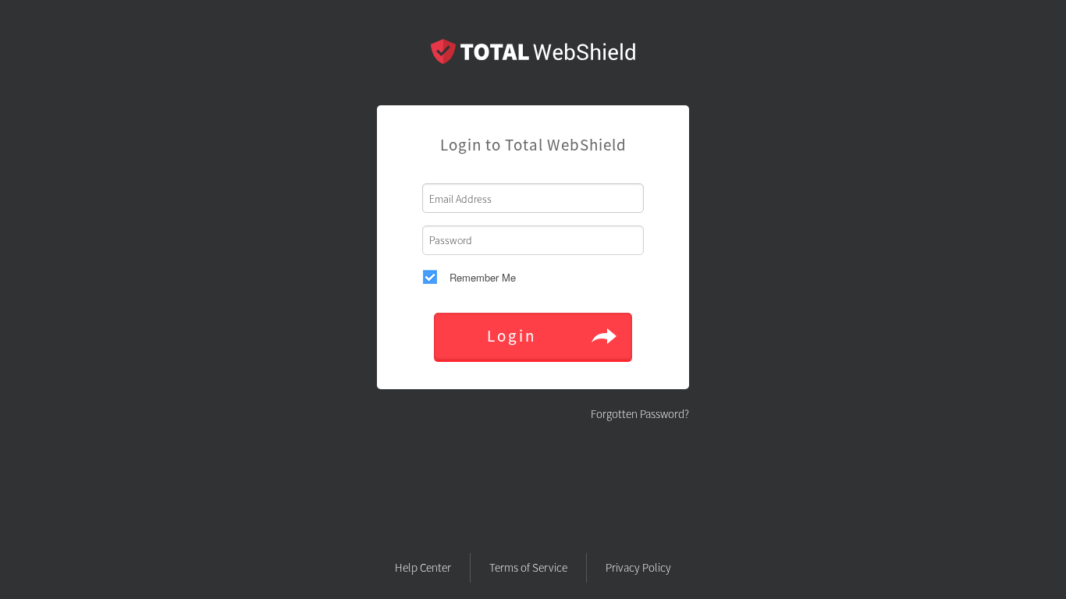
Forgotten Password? (640, 413)
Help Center (423, 567)
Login (511, 335)
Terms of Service (528, 567)
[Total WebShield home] (533, 60)
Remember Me (482, 277)
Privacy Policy (638, 567)
